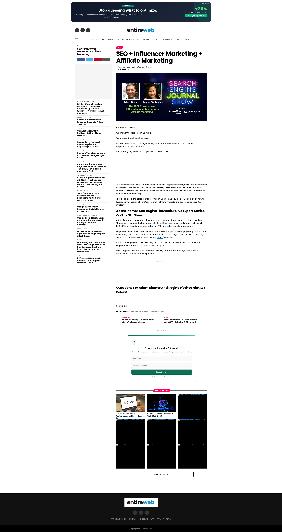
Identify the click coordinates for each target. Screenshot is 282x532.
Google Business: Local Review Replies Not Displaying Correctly (88, 144)
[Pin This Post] (98, 59)
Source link (121, 306)
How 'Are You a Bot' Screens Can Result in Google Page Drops (91, 155)
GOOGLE (79, 117)
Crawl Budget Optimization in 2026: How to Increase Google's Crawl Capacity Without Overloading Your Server (91, 182)
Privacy (160, 519)
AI (92, 39)
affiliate (134, 312)
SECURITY (155, 39)
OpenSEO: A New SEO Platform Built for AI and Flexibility (89, 133)
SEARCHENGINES (128, 39)
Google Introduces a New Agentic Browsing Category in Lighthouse (91, 233)
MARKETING (100, 39)
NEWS (110, 39)
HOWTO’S (178, 39)
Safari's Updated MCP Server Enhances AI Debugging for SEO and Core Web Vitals (88, 196)
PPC (117, 39)
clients (156, 223)
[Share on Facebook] (81, 59)
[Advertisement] (93, 82)
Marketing (155, 312)
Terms (168, 519)
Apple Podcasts (194, 190)
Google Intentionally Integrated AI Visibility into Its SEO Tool (90, 209)
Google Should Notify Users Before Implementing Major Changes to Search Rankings (91, 221)
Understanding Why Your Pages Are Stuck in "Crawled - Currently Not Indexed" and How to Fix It (91, 167)
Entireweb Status (147, 519)
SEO (138, 39)
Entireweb (124, 69)
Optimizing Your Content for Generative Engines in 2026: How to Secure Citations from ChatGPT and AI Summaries (91, 247)
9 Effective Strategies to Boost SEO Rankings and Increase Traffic (89, 260)
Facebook (121, 190)
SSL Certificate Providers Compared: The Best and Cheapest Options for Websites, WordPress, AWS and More (90, 108)
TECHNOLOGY (90, 101)
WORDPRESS (167, 39)
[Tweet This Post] (89, 59)
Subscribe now (161, 372)
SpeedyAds (133, 519)
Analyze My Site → (196, 16)
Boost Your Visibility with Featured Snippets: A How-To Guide (90, 122)
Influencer (144, 312)
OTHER (188, 39)
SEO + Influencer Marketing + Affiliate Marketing (89, 51)
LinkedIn (130, 190)
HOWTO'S (85, 117)
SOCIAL (146, 39)
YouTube (139, 190)
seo (162, 312)
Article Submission (118, 519)
